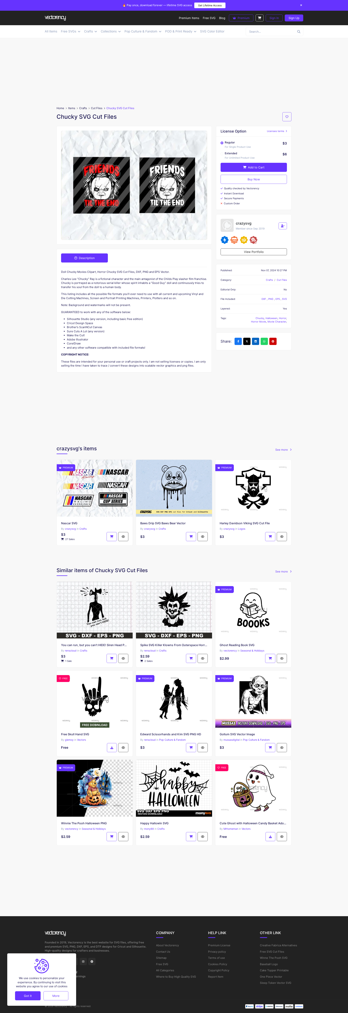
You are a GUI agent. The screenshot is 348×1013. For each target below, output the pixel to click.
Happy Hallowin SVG (154, 823)
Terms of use (216, 958)
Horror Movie (258, 321)
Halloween (271, 318)
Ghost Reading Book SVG (237, 645)
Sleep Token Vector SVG (275, 983)
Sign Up (294, 18)
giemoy (69, 739)
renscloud (70, 650)
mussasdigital (231, 739)
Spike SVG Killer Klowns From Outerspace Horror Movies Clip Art (174, 645)
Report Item (215, 976)
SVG (284, 298)
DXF (264, 298)
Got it (28, 996)
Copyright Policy (218, 970)
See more (282, 449)
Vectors (81, 739)
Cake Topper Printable (274, 970)
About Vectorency (167, 945)
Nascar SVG (69, 523)
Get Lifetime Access (210, 5)
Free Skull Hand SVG (75, 734)
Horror (282, 318)
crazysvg (70, 528)
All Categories (165, 970)
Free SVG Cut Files (272, 951)
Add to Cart (255, 167)
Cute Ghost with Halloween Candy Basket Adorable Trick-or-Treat (253, 823)
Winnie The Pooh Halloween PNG (84, 823)
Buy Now (254, 179)
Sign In (274, 18)
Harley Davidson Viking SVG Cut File (245, 523)
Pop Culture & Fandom (172, 739)
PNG (271, 298)
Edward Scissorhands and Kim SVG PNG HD (170, 734)
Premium (243, 18)
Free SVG (162, 964)
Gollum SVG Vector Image (237, 734)
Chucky (260, 318)
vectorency (230, 650)
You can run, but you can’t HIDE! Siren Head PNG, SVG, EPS (94, 645)
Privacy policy (217, 951)
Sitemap (161, 958)
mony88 (149, 828)
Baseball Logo (269, 964)
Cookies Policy (217, 964)
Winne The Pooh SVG (273, 958)
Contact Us (163, 951)
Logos (241, 528)
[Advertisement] (174, 72)
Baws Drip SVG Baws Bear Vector (163, 523)
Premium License (219, 945)
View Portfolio (254, 252)
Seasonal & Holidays (252, 650)
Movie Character (277, 321)
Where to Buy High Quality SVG (176, 976)
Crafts (83, 108)
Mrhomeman (230, 828)
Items (71, 108)
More (55, 996)
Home (60, 108)
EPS (278, 298)
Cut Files (96, 108)
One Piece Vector (271, 976)
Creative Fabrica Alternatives (278, 945)
